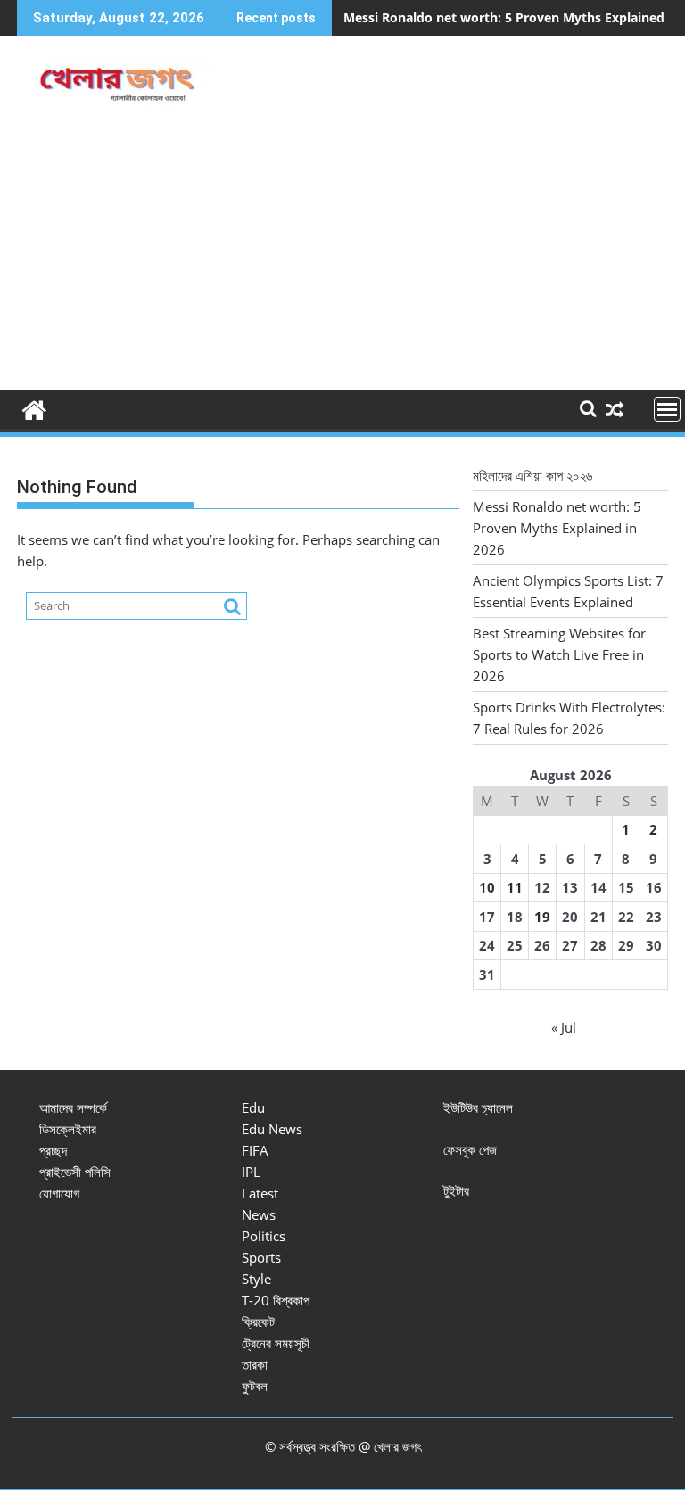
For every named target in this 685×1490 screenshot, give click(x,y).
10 (487, 887)
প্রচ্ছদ (53, 1150)
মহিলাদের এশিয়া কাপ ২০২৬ (532, 475)
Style (256, 1279)
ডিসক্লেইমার (67, 1129)
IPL (251, 1172)
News (259, 1214)
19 (542, 917)
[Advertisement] (342, 256)
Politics (263, 1236)
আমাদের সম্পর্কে (73, 1107)
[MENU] (667, 409)
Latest (260, 1193)
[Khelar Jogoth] (34, 408)
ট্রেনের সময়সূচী (275, 1343)
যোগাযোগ (59, 1193)
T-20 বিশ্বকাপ (275, 1300)
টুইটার (456, 1190)
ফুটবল (255, 1386)
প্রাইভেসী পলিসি (75, 1172)
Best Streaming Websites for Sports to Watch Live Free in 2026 (559, 654)
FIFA (255, 1150)
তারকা (255, 1364)
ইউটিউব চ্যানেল (478, 1107)
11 (515, 887)
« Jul (563, 1027)
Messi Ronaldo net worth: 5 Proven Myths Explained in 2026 (557, 528)
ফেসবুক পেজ (470, 1149)
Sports (261, 1257)
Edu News (272, 1129)
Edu (253, 1107)
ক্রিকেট (258, 1321)
